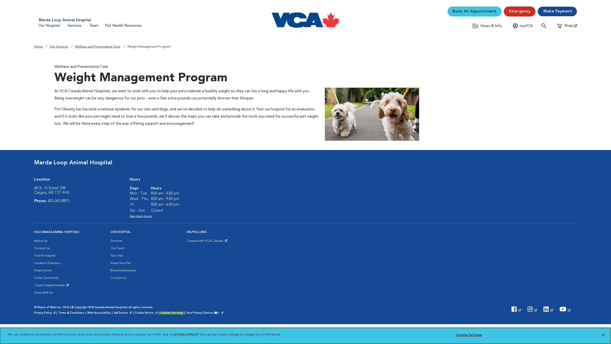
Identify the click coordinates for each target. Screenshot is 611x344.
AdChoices (123, 313)
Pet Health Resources (123, 26)
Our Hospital (49, 26)
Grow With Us (43, 292)
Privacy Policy (45, 313)
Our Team (117, 248)
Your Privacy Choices (201, 313)
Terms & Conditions (71, 313)
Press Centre (43, 270)
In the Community (46, 278)
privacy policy (186, 334)
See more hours (141, 216)
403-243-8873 (58, 201)
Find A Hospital (45, 255)
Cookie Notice (146, 313)
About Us (40, 240)
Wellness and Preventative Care (97, 46)
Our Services (59, 46)
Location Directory (47, 263)
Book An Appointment (474, 11)
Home (38, 46)
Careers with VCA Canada (205, 242)
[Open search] (545, 26)
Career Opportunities (50, 286)
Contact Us (42, 248)
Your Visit (117, 255)
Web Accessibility (99, 313)
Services (74, 26)
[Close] (603, 335)
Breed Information (123, 270)
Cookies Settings (171, 313)
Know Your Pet (121, 263)
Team (93, 26)
